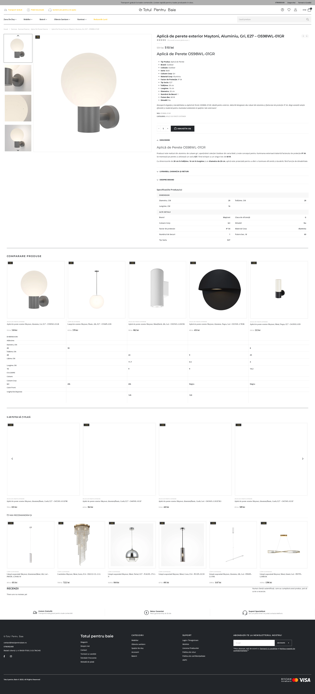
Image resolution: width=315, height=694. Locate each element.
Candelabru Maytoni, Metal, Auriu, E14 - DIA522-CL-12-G (79, 574)
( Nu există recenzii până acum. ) (178, 40)
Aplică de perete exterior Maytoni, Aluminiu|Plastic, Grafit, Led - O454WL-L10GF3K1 (190, 501)
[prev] (303, 36)
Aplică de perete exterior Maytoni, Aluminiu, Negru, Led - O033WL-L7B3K (217, 324)
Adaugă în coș (184, 128)
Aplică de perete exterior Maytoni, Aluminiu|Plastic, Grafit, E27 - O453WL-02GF (264, 501)
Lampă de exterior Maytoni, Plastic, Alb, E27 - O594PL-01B (89, 324)
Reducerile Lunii (100, 19)
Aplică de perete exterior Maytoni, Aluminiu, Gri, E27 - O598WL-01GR (33, 324)
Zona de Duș (9, 19)
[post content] (36, 290)
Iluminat (81, 19)
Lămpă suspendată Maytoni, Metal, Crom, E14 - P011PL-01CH (182, 574)
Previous (18, 36)
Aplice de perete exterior (176, 116)
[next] (307, 36)
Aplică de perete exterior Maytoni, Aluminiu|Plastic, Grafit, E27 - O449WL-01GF (112, 501)
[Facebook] (4, 656)
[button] (34, 93)
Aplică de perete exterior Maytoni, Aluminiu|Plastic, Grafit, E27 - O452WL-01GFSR (37, 501)
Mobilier (27, 19)
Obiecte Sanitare (61, 19)
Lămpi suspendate (13, 571)
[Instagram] (10, 656)
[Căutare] (307, 19)
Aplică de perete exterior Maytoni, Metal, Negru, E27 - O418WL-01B (275, 324)
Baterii (42, 19)
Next (18, 150)
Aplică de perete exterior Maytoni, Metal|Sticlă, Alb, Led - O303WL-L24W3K (156, 324)
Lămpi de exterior (74, 321)
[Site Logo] (157, 10)
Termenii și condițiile (268, 649)
